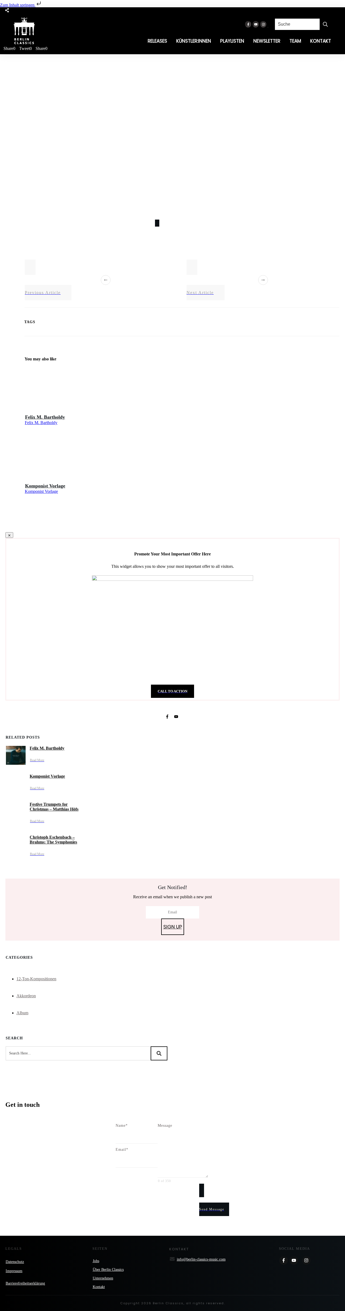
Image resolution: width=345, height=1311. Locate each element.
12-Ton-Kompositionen (36, 979)
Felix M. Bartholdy (45, 417)
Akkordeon (26, 996)
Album (22, 1012)
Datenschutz (15, 1262)
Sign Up (172, 926)
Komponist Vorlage (45, 486)
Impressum (14, 1271)
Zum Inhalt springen (18, 5)
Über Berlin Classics (108, 1270)
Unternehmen (103, 1278)
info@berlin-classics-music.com (201, 1259)
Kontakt (99, 1287)
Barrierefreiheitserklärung (25, 1283)
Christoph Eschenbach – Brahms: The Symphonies (53, 839)
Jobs (96, 1261)
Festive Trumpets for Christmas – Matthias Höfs (54, 806)
